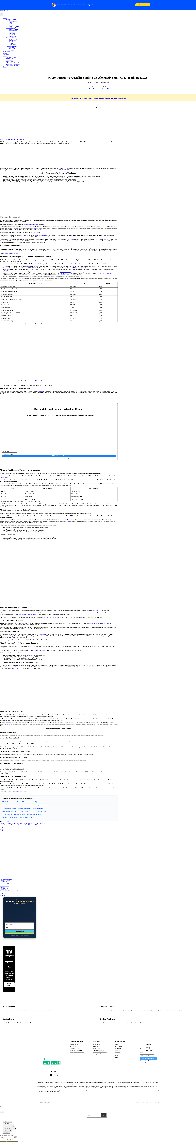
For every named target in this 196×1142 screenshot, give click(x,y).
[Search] (103, 1115)
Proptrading (166, 1010)
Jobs (116, 1055)
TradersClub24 (9, 60)
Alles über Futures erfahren (11, 253)
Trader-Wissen (9, 139)
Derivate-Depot (39, 539)
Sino (102, 623)
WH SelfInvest (93, 623)
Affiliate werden (119, 1054)
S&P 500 (26, 1010)
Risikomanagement (9, 722)
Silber (10, 1010)
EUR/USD (37, 1010)
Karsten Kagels (92, 88)
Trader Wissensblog (107, 1010)
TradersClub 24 (17, 1022)
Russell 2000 (42, 391)
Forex (10, 23)
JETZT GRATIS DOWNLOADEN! (58, 455)
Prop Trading (12, 41)
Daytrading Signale (75, 1048)
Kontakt (117, 1052)
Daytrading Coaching (11, 57)
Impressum (157, 1102)
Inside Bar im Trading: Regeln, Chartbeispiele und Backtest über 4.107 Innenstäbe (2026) (22, 823)
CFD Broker (113, 1022)
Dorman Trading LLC (35, 650)
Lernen (5, 56)
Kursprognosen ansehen (6, 1135)
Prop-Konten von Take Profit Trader (27, 614)
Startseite (2, 139)
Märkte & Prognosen (11, 19)
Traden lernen (96, 1046)
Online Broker (106, 1022)
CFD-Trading (37, 229)
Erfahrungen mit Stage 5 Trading (51, 617)
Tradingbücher (151, 1010)
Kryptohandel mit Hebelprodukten (103, 273)
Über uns (117, 1044)
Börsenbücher (12, 49)
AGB (151, 1102)
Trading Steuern (116, 1010)
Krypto (11, 25)
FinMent (31, 1022)
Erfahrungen (118, 1046)
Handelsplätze (12, 34)
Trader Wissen (96, 1044)
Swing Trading (124, 1010)
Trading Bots (131, 1010)
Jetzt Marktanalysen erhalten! (148, 1058)
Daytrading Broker (138, 1022)
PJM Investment (9, 1022)
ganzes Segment (39, 260)
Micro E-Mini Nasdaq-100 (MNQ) (77, 267)
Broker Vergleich (13, 39)
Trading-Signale (74, 1046)
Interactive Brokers (43, 634)
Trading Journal (179, 1010)
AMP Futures (70, 239)
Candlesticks (172, 1010)
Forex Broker (145, 1022)
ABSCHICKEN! (20, 931)
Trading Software (159, 1010)
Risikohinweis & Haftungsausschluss (124, 1087)
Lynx (99, 623)
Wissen (5, 18)
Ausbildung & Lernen (11, 46)
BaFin (69, 521)
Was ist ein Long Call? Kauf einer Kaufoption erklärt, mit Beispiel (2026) (19, 824)
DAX (37, 280)
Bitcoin (42, 1010)
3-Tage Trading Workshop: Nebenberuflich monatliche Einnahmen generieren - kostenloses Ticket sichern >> (98, 98)
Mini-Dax (42, 236)
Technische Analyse (14, 29)
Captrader (108, 623)
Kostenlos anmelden (142, 5)
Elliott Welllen (138, 1010)
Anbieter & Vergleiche (11, 37)
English (117, 1057)
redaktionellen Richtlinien (63, 170)
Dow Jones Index (41, 235)
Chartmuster (144, 1010)
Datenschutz (55, 458)
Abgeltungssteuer (95, 610)
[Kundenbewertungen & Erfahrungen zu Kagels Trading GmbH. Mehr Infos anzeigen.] (52, 1055)
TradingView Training (99, 1054)
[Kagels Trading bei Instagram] (55, 1075)
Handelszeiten (12, 36)
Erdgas (49, 1010)
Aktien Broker (129, 1022)
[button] (1, 11)
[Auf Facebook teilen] (4, 830)
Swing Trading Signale (76, 1050)
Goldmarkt (5, 270)
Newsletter (118, 1050)
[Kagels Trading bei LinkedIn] (58, 1075)
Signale (5, 53)
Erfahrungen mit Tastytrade (10, 640)
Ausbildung (12, 47)
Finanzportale (12, 44)
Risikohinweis (137, 1102)
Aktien (10, 22)
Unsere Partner (119, 1048)
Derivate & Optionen (14, 26)
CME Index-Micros (39, 380)
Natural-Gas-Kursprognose (31, 224)
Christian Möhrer (106, 88)
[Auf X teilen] (1, 830)
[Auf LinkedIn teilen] (2, 830)
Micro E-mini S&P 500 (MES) (29, 267)
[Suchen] (15, 1137)
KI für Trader (6, 51)
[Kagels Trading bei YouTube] (51, 1075)
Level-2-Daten (14, 668)
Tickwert (38, 722)
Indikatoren (12, 32)
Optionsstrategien (97, 1048)
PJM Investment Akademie (12, 62)
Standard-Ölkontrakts (65, 272)
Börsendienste (12, 40)
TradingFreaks (9, 58)
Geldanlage (12, 50)
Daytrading (12, 33)
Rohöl (46, 1010)
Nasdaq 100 (31, 1010)
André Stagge (9, 61)
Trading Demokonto (121, 1022)
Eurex (27, 236)
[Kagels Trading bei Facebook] (47, 1075)
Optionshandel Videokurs (12, 65)
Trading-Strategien (13, 30)
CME (14, 248)
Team (4, 67)
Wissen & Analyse (10, 28)
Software (11, 43)
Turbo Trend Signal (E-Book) (13, 64)
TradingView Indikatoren (77, 1052)
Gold (7, 1010)
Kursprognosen (13, 21)
